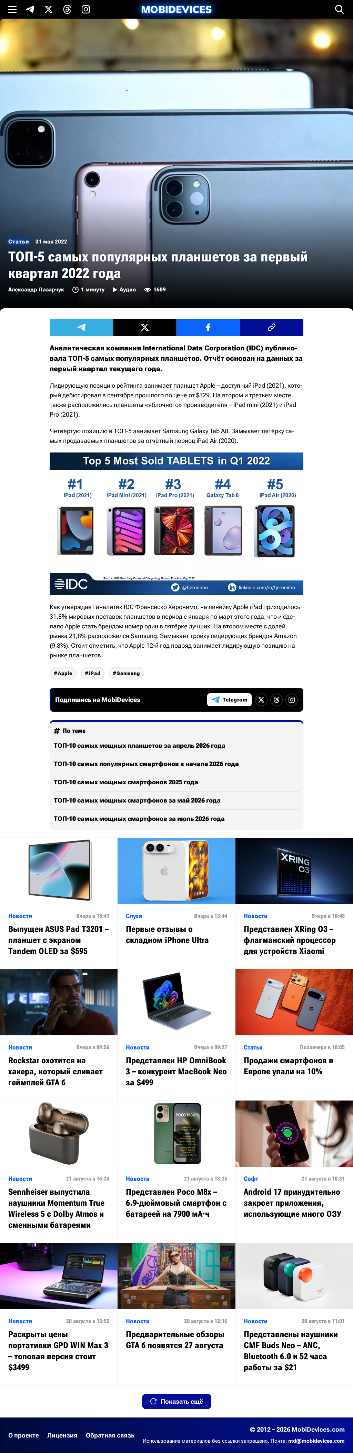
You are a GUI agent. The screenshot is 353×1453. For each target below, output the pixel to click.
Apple (65, 673)
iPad (94, 673)
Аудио (128, 289)
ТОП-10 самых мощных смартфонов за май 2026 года (137, 800)
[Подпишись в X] (48, 9)
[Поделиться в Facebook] (208, 327)
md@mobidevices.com (316, 1441)
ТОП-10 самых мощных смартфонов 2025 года (126, 782)
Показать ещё (182, 1401)
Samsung (128, 673)
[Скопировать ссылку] (271, 327)
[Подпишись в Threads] (67, 9)
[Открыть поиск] (339, 9)
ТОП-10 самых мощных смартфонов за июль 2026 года (139, 818)
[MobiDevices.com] (176, 9)
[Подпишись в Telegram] (30, 9)
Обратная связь (110, 1435)
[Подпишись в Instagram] (86, 9)
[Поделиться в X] (144, 327)
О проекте (23, 1435)
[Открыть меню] (12, 9)
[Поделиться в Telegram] (81, 327)
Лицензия (62, 1435)
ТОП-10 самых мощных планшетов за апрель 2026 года (139, 745)
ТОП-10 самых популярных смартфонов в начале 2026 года (146, 763)
